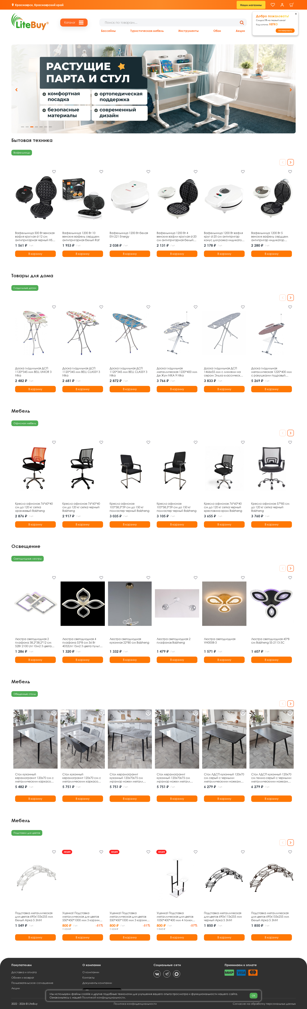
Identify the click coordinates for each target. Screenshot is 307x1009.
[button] (291, 90)
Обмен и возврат (22, 977)
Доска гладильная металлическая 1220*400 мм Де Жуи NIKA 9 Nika (177, 371)
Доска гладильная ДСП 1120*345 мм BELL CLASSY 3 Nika (81, 371)
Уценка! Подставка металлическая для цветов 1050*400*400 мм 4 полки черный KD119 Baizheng (175, 916)
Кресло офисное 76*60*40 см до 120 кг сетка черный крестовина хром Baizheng (223, 507)
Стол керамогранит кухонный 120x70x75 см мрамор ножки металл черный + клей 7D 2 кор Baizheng (126, 778)
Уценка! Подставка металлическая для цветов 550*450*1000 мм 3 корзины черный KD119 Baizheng (81, 916)
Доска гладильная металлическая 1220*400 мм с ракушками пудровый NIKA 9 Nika (271, 371)
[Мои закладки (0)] (273, 5)
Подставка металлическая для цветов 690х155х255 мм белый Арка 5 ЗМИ (34, 916)
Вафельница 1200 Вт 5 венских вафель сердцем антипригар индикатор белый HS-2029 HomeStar (269, 236)
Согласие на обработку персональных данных (264, 1003)
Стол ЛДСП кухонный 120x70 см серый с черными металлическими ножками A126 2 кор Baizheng (224, 778)
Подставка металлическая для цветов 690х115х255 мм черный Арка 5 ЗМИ (223, 916)
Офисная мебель (25, 423)
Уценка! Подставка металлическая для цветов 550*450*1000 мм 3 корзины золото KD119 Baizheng (129, 916)
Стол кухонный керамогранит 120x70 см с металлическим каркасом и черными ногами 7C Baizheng (34, 778)
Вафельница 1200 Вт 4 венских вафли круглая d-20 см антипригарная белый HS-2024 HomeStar (176, 236)
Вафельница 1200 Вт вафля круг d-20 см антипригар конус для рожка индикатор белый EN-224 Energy (224, 236)
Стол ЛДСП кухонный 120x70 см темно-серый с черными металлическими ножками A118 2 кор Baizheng (271, 778)
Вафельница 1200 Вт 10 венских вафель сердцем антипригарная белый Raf (80, 236)
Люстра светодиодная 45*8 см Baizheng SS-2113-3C (270, 640)
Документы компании (97, 983)
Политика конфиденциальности (135, 1003)
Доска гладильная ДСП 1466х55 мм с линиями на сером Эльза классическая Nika (223, 371)
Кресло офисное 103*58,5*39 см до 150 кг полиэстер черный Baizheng (129, 507)
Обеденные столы (25, 694)
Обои (217, 30)
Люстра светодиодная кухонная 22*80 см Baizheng (129, 640)
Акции (240, 30)
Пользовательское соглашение (32, 983)
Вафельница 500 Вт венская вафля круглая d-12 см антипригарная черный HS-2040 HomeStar (35, 236)
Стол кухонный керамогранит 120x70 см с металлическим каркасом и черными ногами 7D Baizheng (81, 778)
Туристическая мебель (147, 30)
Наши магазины (251, 5)
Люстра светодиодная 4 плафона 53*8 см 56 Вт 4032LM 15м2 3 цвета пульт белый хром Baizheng (81, 642)
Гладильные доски (25, 288)
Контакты (88, 977)
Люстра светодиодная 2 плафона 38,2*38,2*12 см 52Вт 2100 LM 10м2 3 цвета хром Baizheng (33, 642)
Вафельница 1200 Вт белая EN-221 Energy (129, 234)
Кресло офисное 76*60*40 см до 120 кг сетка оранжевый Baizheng (34, 507)
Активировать (285, 30)
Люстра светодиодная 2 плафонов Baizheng (173, 640)
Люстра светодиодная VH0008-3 (219, 640)
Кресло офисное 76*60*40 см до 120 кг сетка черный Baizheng (81, 507)
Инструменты (188, 30)
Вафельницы (22, 152)
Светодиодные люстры (28, 558)
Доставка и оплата (24, 972)
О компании (90, 972)
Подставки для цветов (27, 832)
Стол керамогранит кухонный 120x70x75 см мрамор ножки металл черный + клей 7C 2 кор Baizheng (173, 778)
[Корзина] (292, 5)
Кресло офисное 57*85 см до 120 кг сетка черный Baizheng (270, 507)
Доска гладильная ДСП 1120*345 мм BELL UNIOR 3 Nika (33, 371)
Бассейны (108, 30)
